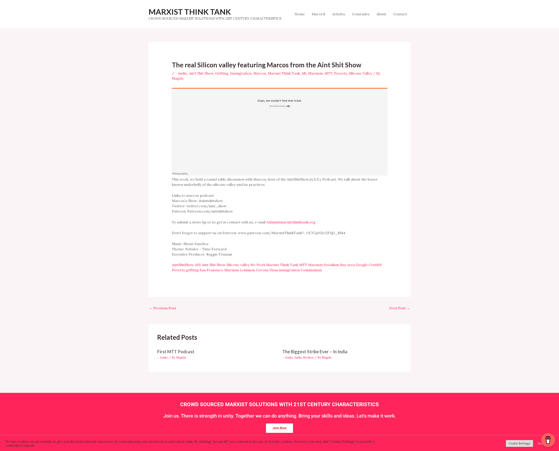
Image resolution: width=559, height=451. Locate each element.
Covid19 (375, 265)
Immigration (241, 73)
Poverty (340, 73)
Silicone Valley (360, 73)
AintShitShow (183, 265)
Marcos (259, 73)
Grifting (221, 73)
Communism (311, 270)
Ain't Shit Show (201, 73)
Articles (338, 14)
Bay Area (347, 265)
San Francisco (211, 270)
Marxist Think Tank (284, 73)
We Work (257, 265)
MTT (328, 73)
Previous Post (162, 308)
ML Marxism (312, 73)
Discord (318, 14)
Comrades (360, 14)
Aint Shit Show (214, 265)
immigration (289, 270)
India (298, 357)
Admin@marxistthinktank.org (291, 222)
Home (300, 14)
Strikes (308, 357)
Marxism (315, 265)
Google (362, 265)
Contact (400, 14)
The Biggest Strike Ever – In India (314, 351)
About (381, 14)
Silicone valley (237, 265)
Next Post (399, 308)
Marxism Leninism (239, 270)
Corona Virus (267, 270)
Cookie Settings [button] (519, 443)
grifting (192, 270)
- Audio (181, 73)
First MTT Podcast (175, 351)
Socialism (331, 265)
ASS (198, 265)
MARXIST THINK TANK (189, 11)
